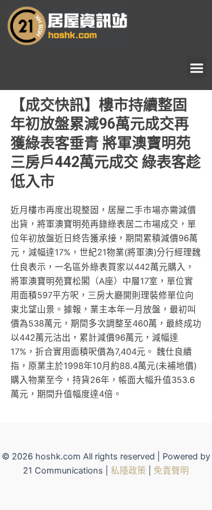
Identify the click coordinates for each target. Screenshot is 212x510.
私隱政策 (128, 470)
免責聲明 (171, 470)
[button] (196, 68)
